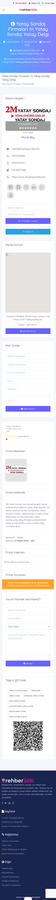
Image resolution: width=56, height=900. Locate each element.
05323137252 (30, 41)
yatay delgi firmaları (17, 701)
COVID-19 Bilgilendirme (13, 818)
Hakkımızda (7, 868)
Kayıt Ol (35, 3)
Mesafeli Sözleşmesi (11, 885)
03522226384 (13, 41)
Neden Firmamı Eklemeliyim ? (16, 826)
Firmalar (17, 84)
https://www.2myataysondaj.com (27, 53)
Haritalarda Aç (29, 331)
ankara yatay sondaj (17, 711)
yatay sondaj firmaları (18, 690)
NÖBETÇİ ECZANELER (12, 822)
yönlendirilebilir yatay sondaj (21, 706)
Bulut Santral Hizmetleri (13, 853)
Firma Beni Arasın (28, 221)
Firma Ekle (21, 3)
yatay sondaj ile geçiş (18, 716)
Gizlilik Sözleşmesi (10, 881)
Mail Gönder (29, 409)
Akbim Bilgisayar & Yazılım (14, 849)
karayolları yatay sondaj (34, 695)
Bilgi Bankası (8, 872)
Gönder (29, 663)
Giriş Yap (49, 3)
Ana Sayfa (7, 84)
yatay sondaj (14, 695)
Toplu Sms (6, 845)
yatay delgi (35, 690)
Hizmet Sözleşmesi (10, 876)
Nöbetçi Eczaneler (10, 841)
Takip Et (29, 231)
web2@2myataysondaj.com (26, 50)
